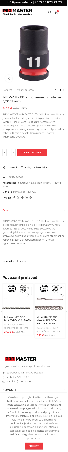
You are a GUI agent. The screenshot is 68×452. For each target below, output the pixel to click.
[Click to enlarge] (8, 78)
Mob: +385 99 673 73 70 (20, 377)
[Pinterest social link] (22, 197)
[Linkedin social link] (27, 197)
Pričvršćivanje (24, 182)
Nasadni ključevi (42, 182)
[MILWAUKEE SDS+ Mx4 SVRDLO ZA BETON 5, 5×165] (50, 298)
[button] (29, 288)
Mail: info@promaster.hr (20, 381)
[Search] (49, 12)
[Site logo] (17, 11)
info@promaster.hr (20, 2)
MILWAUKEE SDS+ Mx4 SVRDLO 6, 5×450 (17, 319)
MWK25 (31, 191)
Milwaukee (19, 191)
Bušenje (8, 324)
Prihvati (34, 446)
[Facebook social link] (14, 197)
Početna (7, 89)
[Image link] (20, 358)
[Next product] (64, 90)
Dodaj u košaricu (32, 152)
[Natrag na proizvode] (60, 90)
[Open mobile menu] (64, 12)
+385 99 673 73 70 (48, 2)
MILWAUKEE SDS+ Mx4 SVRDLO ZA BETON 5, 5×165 (47, 320)
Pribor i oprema (25, 89)
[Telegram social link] (31, 197)
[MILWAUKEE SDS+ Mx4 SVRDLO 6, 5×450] (17, 298)
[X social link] (18, 197)
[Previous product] (56, 90)
